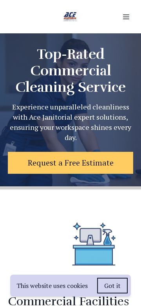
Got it (112, 285)
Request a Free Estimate (71, 162)
